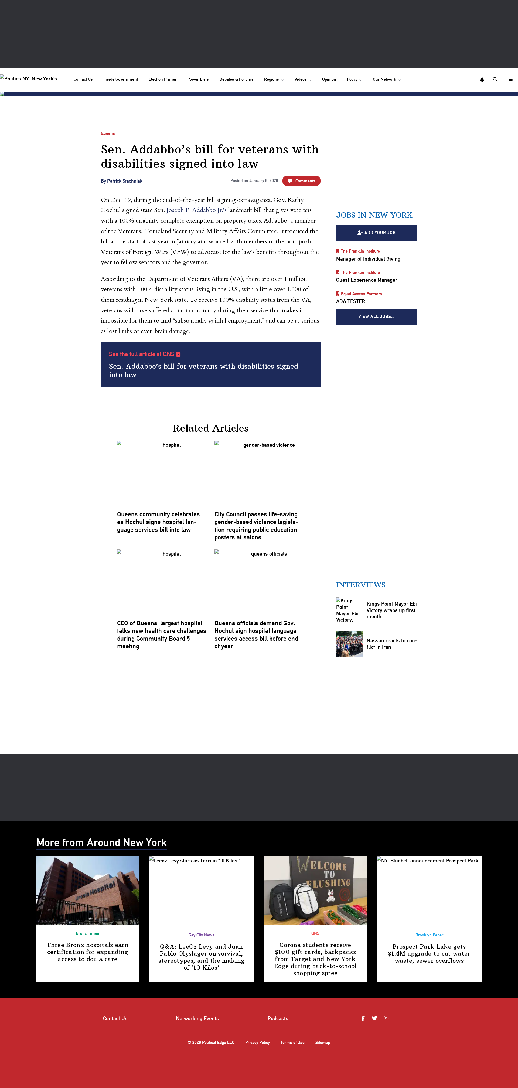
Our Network (384, 79)
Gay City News (201, 935)
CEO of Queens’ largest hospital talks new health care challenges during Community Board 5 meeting (161, 634)
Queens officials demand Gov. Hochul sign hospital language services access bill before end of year (256, 634)
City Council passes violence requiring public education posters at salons (256, 526)
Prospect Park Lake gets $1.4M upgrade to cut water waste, (429, 953)
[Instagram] (387, 1018)
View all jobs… (377, 316)
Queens (108, 133)
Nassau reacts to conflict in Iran (392, 643)
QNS (315, 933)
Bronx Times (87, 933)
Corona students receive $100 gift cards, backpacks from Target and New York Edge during (315, 959)
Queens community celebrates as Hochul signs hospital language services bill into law (158, 522)
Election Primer (163, 79)
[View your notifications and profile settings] (482, 79)
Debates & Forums (237, 79)
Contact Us (83, 79)
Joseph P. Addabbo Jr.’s (196, 210)
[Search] (495, 79)
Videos (301, 79)
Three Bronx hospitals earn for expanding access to (87, 952)
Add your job (380, 232)
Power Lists (198, 79)
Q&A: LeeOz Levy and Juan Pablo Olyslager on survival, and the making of (201, 957)
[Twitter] (375, 1018)
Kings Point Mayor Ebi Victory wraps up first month (392, 610)
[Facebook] (364, 1018)
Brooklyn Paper (429, 935)
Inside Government (120, 79)
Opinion (329, 79)
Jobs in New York (374, 215)
